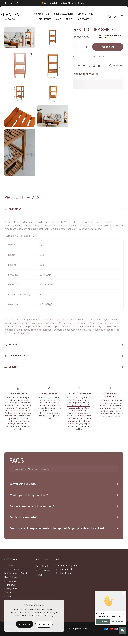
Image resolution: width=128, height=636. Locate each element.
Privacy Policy (47, 615)
